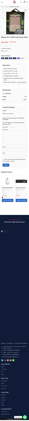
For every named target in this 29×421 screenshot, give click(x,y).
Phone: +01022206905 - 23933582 (11, 350)
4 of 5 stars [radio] (13, 127)
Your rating (5, 127)
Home (2, 6)
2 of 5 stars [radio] (11, 127)
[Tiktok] (8, 360)
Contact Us (3, 388)
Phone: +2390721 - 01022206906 (11, 354)
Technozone (3, 369)
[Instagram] (5, 360)
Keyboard (17, 190)
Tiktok (2, 402)
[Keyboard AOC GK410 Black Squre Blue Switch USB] (21, 181)
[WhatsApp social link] (7, 51)
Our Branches (4, 411)
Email (4, 153)
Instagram (3, 397)
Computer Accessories (6, 189)
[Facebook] (2, 360)
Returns (2, 383)
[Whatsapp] (13, 360)
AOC (16, 192)
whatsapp (3, 400)
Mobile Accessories (14, 6)
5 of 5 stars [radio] (14, 127)
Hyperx (2, 374)
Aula (2, 371)
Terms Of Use (4, 386)
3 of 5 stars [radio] (12, 127)
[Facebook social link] (5, 51)
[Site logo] (14, 2)
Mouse (3, 190)
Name (4, 147)
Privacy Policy (4, 381)
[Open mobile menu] (1, 2)
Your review (6, 129)
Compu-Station (10, 419)
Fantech (3, 192)
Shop (7, 6)
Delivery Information (5, 414)
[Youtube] (10, 360)
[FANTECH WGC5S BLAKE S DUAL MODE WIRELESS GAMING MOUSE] (7, 181)
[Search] (27, 2)
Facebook (3, 395)
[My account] (20, 2)
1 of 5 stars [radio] (10, 127)
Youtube (2, 405)
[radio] (2, 197)
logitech (3, 366)
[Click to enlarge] (4, 32)
